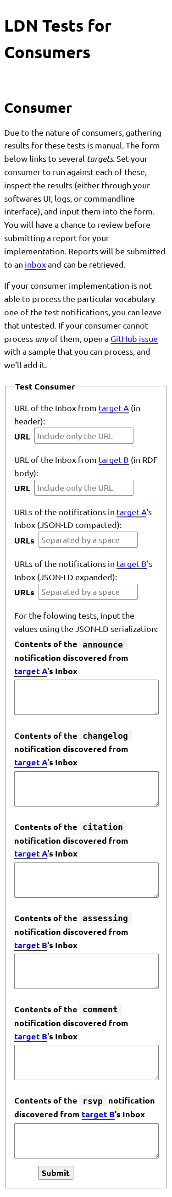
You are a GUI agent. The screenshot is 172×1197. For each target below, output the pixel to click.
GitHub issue (134, 338)
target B (114, 459)
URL (22, 436)
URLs (24, 540)
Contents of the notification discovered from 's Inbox (71, 657)
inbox (35, 264)
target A (114, 407)
